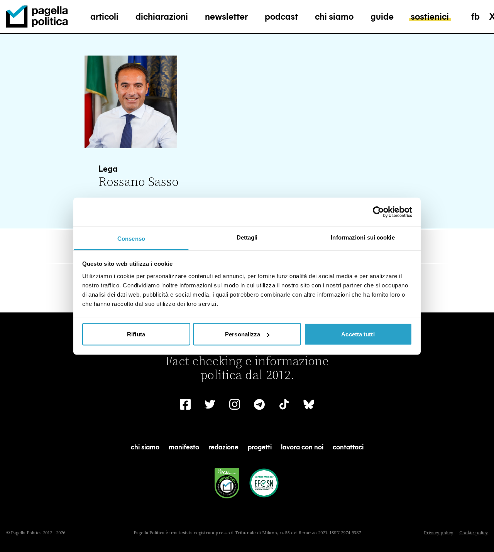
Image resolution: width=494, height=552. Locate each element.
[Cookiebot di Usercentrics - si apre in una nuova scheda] (378, 212)
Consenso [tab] (131, 238)
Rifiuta (136, 334)
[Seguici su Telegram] (259, 404)
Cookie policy (473, 533)
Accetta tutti (357, 334)
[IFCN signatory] (227, 483)
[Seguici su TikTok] (284, 404)
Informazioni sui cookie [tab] (362, 237)
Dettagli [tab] (247, 237)
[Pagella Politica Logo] (37, 16)
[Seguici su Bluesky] (308, 404)
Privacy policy (438, 533)
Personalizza (242, 334)
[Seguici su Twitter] (210, 404)
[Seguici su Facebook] (185, 404)
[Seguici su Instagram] (234, 404)
